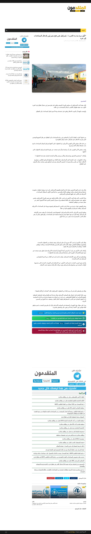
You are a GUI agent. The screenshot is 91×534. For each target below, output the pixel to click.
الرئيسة (83, 30)
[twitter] (6, 1)
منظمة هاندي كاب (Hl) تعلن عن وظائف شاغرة (71, 424)
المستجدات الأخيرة (67, 40)
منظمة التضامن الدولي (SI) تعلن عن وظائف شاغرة (70, 408)
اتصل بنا (68, 1)
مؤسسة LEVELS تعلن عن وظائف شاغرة (73, 439)
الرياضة (29, 30)
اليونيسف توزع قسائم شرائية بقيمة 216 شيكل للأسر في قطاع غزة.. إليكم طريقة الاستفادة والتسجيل (13, 69)
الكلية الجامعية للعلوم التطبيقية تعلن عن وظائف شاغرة (69, 400)
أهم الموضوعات (64, 487)
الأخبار (71, 30)
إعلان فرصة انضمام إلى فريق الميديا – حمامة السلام (70, 446)
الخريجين (49, 30)
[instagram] (10, 1)
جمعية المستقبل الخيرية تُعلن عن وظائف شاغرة (71, 442)
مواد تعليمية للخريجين (57, 30)
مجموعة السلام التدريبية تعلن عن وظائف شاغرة (71, 431)
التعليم (66, 30)
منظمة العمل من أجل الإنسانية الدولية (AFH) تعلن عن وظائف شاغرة (66, 420)
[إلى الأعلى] (6, 532)
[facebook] (8, 1)
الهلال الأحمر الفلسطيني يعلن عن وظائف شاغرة (71, 397)
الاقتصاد (43, 30)
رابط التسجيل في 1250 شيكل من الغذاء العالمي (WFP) (69, 404)
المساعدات (77, 30)
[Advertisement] (31, 15)
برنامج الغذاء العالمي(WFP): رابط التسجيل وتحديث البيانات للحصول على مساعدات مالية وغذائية (58, 453)
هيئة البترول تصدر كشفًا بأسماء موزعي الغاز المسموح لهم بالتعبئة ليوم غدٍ (65, 450)
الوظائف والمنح (36, 30)
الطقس (15, 30)
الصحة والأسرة (22, 30)
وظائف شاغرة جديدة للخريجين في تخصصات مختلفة (70, 435)
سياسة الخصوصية (73, 1)
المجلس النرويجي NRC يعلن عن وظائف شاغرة (71, 460)
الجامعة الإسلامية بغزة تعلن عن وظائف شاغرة (72, 428)
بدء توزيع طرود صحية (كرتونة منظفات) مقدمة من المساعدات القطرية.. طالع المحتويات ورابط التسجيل (14, 56)
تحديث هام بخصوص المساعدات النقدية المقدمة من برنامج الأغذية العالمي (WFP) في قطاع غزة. (58, 457)
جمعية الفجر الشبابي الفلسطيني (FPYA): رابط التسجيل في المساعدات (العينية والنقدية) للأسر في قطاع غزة (13, 82)
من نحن (78, 1)
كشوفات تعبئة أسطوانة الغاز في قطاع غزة (72, 417)
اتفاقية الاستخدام (83, 1)
